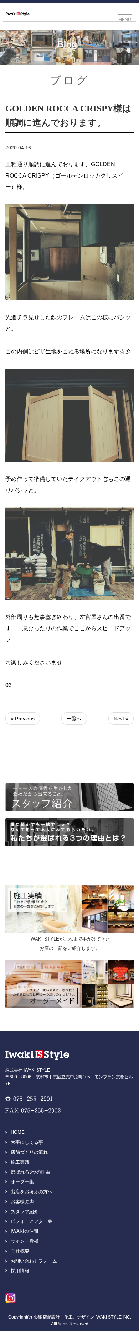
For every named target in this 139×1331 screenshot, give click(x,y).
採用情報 (20, 1270)
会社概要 (20, 1251)
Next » (121, 718)
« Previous (23, 718)
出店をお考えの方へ (31, 1191)
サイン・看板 (24, 1241)
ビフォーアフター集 (31, 1221)
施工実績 (20, 1162)
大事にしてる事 (27, 1142)
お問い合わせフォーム (34, 1261)
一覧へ (74, 718)
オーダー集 (22, 1181)
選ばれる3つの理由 (30, 1172)
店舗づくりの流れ (29, 1152)
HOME (18, 1132)
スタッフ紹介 (24, 1211)
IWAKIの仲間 (24, 1231)
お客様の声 (22, 1201)
